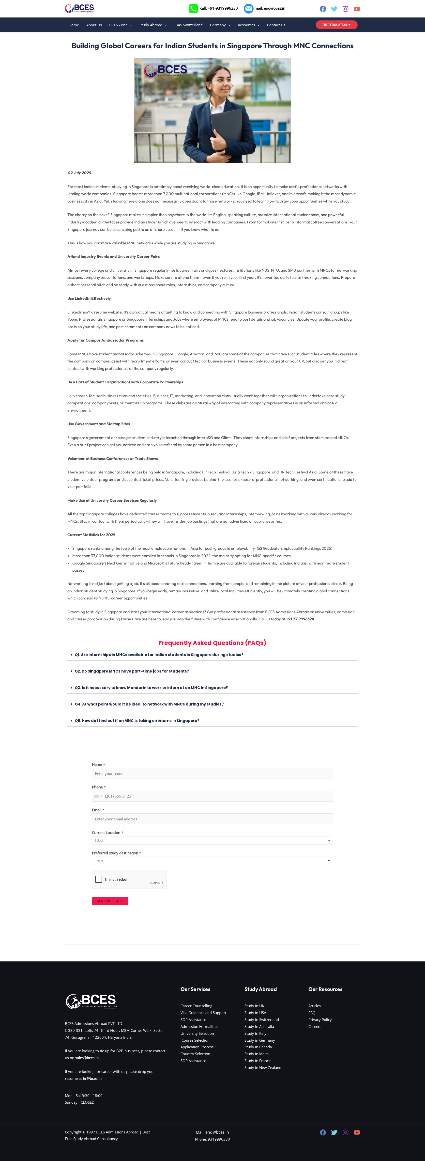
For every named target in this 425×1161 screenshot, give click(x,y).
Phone (99, 786)
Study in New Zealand (262, 1067)
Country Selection (195, 1053)
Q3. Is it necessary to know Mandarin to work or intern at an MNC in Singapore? (151, 687)
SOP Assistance (193, 1019)
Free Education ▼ (337, 25)
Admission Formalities (199, 1026)
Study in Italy (255, 1033)
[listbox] (212, 840)
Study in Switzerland (261, 1019)
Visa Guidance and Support (203, 1012)
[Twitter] (334, 9)
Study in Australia (259, 1026)
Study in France (257, 1060)
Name (98, 764)
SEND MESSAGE (110, 900)
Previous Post (79, 956)
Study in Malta (256, 1053)
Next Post (349, 956)
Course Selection (195, 1040)
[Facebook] (323, 9)
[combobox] (98, 796)
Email (98, 809)
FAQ (312, 1012)
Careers (314, 1026)
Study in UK (254, 1005)
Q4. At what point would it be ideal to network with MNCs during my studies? (149, 704)
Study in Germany (259, 1040)
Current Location (107, 832)
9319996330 (219, 1139)
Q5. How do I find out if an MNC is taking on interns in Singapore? (137, 720)
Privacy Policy (320, 1019)
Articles (314, 1005)
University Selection (197, 1033)
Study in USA (255, 1012)
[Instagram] (345, 9)
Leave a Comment (80, 34)
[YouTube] (357, 9)
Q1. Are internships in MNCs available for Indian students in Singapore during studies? (159, 654)
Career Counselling (196, 1005)
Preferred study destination (116, 852)
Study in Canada (258, 1046)
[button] (129, 24)
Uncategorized (111, 34)
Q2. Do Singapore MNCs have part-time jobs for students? (132, 671)
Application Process (197, 1046)
